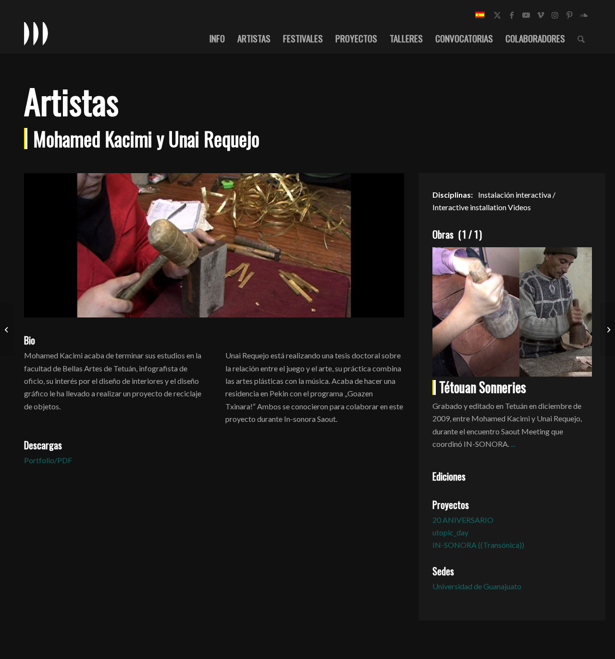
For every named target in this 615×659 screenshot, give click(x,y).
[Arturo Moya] (7, 329)
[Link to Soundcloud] (584, 15)
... (513, 443)
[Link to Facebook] (511, 15)
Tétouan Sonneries (482, 387)
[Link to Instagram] (555, 15)
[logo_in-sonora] (36, 33)
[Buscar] (581, 38)
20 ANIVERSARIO (462, 519)
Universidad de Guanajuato (476, 586)
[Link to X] (497, 15)
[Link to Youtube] (526, 15)
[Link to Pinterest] (569, 15)
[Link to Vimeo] (540, 15)
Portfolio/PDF (48, 460)
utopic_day (450, 532)
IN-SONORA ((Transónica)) (478, 544)
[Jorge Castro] (607, 329)
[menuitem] (217, 38)
